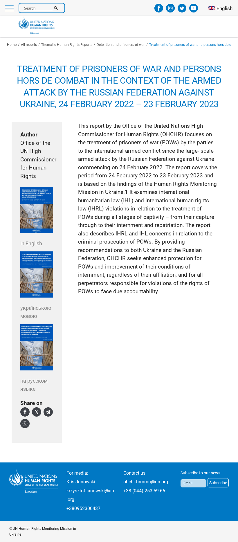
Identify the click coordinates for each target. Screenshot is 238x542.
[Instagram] (170, 10)
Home (12, 45)
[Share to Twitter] (36, 412)
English (224, 8)
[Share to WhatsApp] (25, 423)
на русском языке (34, 385)
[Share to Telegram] (48, 412)
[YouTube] (193, 10)
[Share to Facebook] (25, 412)
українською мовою (35, 312)
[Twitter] (182, 10)
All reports (29, 45)
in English (31, 243)
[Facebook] (158, 10)
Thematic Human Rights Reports (66, 45)
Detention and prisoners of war (121, 45)
